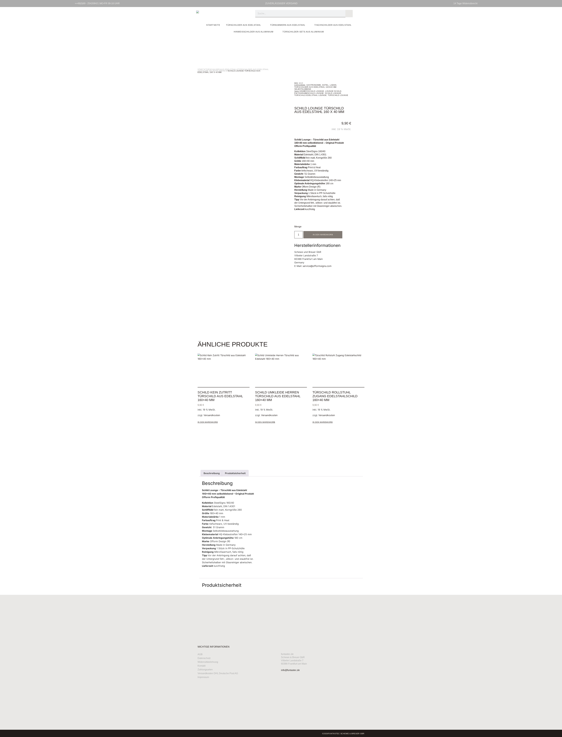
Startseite (213, 25)
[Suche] (349, 13)
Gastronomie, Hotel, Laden (321, 85)
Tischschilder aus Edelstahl (333, 25)
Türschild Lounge (338, 95)
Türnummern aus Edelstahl (287, 25)
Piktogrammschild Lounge (309, 93)
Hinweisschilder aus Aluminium (253, 32)
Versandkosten (212, 415)
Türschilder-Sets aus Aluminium (303, 32)
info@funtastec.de (290, 670)
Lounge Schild (333, 91)
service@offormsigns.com (317, 266)
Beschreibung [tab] (212, 473)
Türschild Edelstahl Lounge (310, 95)
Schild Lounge (333, 93)
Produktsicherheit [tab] (235, 473)
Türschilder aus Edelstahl (243, 25)
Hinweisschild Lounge (311, 91)
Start (201, 69)
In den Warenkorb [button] (208, 422)
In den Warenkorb (323, 235)
